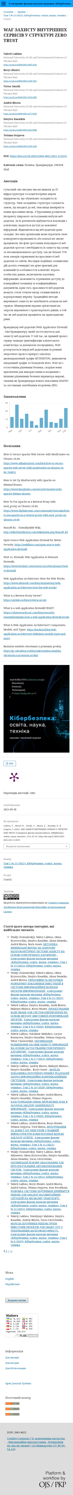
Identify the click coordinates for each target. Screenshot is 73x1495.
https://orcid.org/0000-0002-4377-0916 (20, 113)
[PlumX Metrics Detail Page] (14, 777)
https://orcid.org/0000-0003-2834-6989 (20, 97)
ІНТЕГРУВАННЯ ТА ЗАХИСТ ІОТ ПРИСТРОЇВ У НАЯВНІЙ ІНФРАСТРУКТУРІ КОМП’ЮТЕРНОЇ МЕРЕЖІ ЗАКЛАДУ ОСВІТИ (38, 1132)
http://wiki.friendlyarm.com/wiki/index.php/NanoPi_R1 (36, 532)
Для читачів (12, 1357)
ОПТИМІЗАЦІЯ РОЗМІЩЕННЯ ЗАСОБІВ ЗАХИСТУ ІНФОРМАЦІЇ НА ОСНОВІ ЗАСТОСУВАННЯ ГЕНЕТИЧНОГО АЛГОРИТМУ (39, 1046)
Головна (8, 11)
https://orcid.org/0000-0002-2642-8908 (20, 130)
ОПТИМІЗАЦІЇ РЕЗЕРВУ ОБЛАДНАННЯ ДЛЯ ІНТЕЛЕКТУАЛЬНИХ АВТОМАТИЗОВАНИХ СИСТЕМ (37, 1166)
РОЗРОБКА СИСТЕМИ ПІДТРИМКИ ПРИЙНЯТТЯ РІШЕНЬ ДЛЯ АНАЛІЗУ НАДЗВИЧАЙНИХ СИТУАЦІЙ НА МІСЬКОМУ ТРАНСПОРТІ (40, 1194)
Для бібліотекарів (15, 1368)
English (9, 1278)
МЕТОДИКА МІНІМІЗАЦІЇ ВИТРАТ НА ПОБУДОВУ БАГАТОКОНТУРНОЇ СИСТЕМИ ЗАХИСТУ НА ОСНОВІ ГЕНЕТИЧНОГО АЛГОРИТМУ (38, 949)
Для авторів (12, 1362)
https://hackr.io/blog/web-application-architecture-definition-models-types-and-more (35, 634)
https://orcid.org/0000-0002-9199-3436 (20, 146)
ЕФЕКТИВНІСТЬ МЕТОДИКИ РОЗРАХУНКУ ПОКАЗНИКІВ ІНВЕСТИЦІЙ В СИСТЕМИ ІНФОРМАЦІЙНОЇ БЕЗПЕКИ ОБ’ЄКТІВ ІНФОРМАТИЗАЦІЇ (37, 985)
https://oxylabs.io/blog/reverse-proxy (25, 600)
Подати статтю (17, 1300)
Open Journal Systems (18, 1383)
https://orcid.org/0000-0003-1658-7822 (20, 81)
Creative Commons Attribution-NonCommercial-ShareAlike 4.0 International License (36, 907)
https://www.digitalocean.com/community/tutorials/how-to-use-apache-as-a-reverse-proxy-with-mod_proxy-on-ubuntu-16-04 (37, 515)
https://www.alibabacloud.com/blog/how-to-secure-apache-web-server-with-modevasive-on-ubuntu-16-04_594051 (34, 467)
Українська (12, 1284)
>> (11, 1251)
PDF (11, 763)
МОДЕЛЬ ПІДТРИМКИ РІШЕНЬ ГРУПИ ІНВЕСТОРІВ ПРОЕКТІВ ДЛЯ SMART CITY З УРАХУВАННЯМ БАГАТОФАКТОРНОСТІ (37, 1227)
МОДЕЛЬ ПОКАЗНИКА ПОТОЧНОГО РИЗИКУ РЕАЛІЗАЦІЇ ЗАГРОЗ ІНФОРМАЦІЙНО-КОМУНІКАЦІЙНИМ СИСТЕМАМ (40, 1075)
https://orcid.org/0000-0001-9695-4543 (20, 64)
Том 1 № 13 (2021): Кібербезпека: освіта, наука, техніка (35, 15)
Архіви (21, 11)
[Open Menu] (3, 3)
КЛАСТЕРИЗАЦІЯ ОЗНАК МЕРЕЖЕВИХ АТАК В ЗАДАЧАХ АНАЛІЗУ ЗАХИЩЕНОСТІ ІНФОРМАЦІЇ (39, 1105)
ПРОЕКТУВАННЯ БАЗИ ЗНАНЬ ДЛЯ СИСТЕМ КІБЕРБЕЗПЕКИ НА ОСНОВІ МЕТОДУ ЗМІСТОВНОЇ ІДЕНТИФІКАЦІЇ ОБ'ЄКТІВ (40, 1014)
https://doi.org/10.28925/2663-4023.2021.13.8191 (38, 156)
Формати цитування (18, 846)
